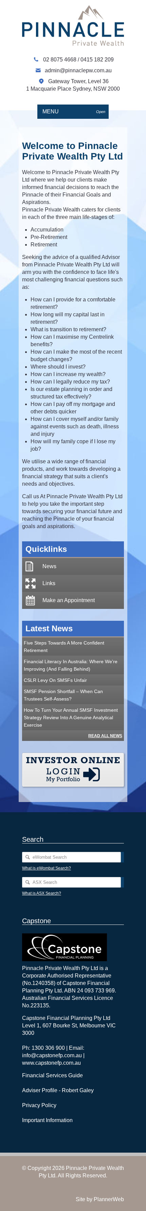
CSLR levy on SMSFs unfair (55, 680)
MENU (73, 111)
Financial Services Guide (52, 1075)
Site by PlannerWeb (100, 1199)
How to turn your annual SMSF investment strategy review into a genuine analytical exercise (71, 717)
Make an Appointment (68, 600)
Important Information (47, 1120)
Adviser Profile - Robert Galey (58, 1090)
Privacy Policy (39, 1105)
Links (48, 583)
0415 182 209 (97, 59)
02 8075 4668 (60, 59)
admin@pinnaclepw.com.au (78, 70)
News (49, 566)
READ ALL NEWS (105, 735)
